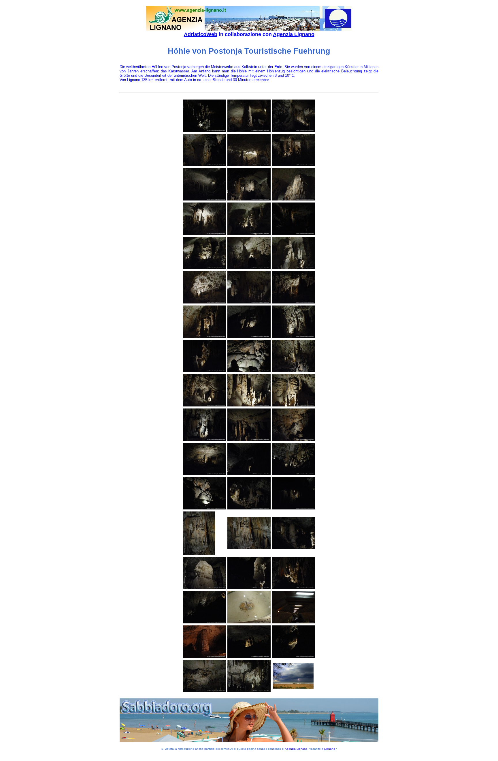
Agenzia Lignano (293, 34)
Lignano (329, 748)
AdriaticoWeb (200, 34)
